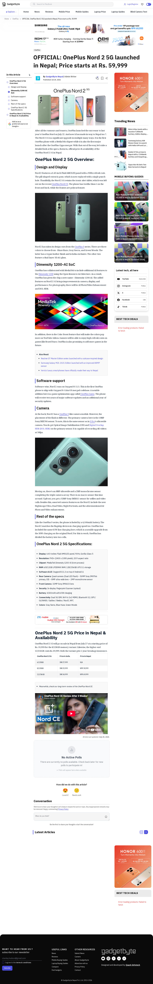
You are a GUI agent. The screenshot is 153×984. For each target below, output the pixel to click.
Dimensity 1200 (46, 274)
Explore (11, 12)
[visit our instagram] (108, 958)
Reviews (49, 12)
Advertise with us (81, 963)
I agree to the (18, 962)
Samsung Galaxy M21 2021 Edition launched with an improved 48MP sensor (70, 364)
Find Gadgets (57, 970)
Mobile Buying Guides (60, 960)
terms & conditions (23, 962)
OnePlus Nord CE (60, 184)
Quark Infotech (133, 965)
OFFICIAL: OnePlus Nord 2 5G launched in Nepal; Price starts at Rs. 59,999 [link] (49, 18)
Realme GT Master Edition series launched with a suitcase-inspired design (72, 358)
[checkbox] (3, 963)
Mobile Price (64, 12)
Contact (78, 970)
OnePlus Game (87, 393)
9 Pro (92, 421)
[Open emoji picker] (107, 817)
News (37, 12)
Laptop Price (100, 12)
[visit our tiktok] (124, 958)
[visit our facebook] (114, 958)
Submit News (79, 953)
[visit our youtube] (103, 958)
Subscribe (7, 968)
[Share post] (106, 78)
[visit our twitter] (119, 958)
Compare (55, 966)
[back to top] (145, 977)
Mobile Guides (82, 12)
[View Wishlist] (142, 4)
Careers (78, 956)
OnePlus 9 (79, 246)
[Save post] (102, 78)
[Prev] (141, 832)
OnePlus (15, 19)
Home (26, 12)
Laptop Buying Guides (60, 963)
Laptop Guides (118, 12)
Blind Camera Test (139, 12)
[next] (146, 832)
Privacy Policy (63, 809)
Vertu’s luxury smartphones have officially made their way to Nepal (69, 370)
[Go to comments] (97, 78)
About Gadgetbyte (82, 960)
